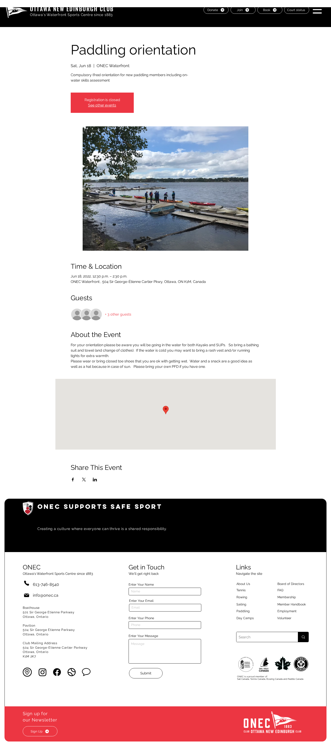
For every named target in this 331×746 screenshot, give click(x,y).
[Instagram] (42, 672)
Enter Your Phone (141, 618)
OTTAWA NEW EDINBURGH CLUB (72, 9)
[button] (317, 10)
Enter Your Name (141, 584)
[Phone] (26, 583)
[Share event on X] (84, 479)
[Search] (303, 637)
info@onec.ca (45, 595)
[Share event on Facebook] (73, 479)
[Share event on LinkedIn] (95, 479)
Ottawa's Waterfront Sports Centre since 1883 (71, 15)
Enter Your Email (141, 600)
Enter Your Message (143, 635)
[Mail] (26, 595)
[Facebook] (57, 672)
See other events (102, 105)
